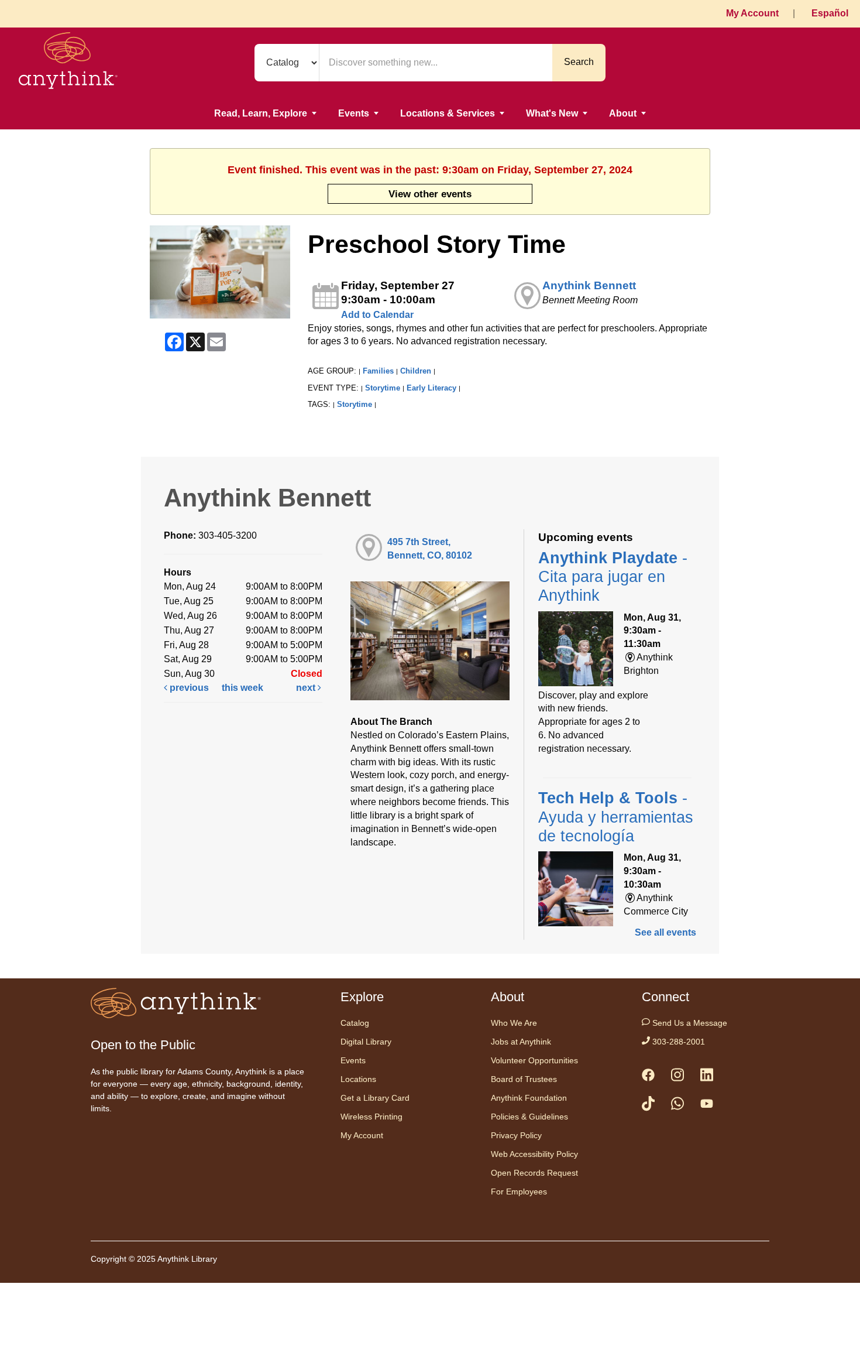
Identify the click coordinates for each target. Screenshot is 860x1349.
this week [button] (242, 688)
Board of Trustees (524, 1079)
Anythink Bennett (589, 285)
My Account (752, 13)
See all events (665, 932)
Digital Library (365, 1041)
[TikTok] (648, 1105)
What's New (552, 113)
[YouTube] (706, 1106)
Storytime (382, 388)
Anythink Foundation (529, 1098)
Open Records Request (534, 1172)
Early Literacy (431, 388)
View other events (430, 194)
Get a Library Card (375, 1098)
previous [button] (188, 688)
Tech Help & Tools (615, 817)
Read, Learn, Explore (260, 113)
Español (829, 13)
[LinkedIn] (706, 1077)
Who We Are (514, 1023)
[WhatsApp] (677, 1105)
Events (353, 113)
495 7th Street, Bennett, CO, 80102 (429, 548)
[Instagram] (677, 1077)
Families (378, 371)
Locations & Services (447, 113)
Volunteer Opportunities (534, 1060)
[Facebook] (648, 1077)
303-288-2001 (677, 1041)
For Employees (519, 1191)
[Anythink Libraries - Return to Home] (68, 62)
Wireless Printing (371, 1116)
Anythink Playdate (612, 577)
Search (579, 62)
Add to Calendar (377, 315)
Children (415, 371)
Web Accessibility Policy (534, 1154)
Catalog (354, 1023)
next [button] (307, 688)
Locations (358, 1079)
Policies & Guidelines (529, 1116)
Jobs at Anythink (521, 1041)
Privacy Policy (516, 1135)
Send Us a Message (688, 1023)
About (623, 113)
